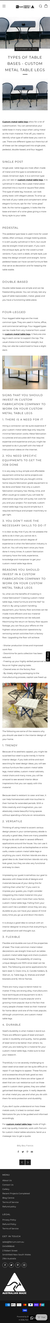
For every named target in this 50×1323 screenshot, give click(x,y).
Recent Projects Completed (16, 1193)
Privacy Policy (9, 1220)
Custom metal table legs (15, 121)
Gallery (5, 1189)
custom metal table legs (30, 180)
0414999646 (8, 1246)
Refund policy (9, 1206)
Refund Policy (9, 1224)
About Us (7, 1180)
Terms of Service (10, 1202)
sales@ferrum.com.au (13, 1242)
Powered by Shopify (25, 1317)
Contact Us (7, 1184)
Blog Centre (8, 1198)
